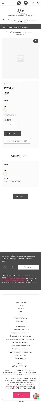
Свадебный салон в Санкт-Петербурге (21, 15)
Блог (20, 312)
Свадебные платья (20, 326)
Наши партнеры (20, 321)
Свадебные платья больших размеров (20, 352)
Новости (20, 305)
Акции (20, 315)
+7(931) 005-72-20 (20, 22)
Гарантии (20, 299)
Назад (22, 196)
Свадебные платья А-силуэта (20, 333)
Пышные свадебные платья (20, 329)
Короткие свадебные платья (20, 342)
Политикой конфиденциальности (15, 280)
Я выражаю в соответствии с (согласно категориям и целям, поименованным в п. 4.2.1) (19, 279)
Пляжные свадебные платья (20, 349)
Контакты (21, 308)
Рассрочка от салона (20, 318)
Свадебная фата (20, 355)
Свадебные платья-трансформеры (20, 336)
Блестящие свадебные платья (20, 345)
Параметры (15, 156)
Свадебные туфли (20, 358)
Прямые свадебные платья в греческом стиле (20, 339)
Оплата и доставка (20, 302)
